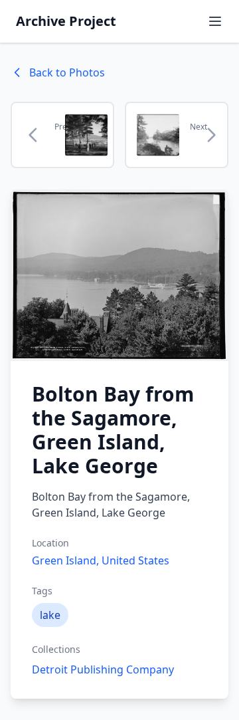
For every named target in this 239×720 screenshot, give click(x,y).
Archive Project (66, 21)
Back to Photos (67, 72)
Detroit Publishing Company (103, 669)
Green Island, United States (100, 560)
